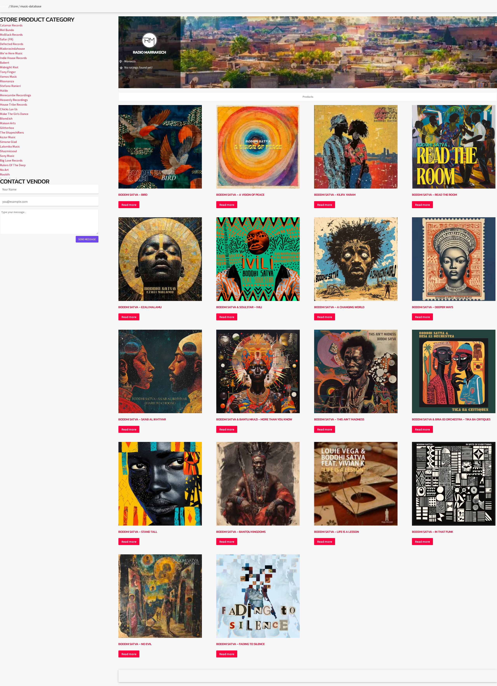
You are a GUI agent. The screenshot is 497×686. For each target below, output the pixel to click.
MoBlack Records (11, 35)
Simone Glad (8, 142)
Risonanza (7, 81)
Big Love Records (11, 160)
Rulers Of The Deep (13, 165)
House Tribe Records (13, 104)
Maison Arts (8, 123)
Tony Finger (8, 72)
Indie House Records (13, 58)
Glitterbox (7, 128)
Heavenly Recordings (14, 100)
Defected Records (11, 44)
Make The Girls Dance (14, 114)
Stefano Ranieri (10, 86)
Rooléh (5, 174)
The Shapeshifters (12, 132)
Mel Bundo (7, 30)
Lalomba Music (10, 146)
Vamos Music (8, 76)
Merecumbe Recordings (15, 95)
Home (4, 6)
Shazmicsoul (8, 151)
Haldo (4, 90)
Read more (129, 205)
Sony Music (7, 156)
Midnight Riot (9, 67)
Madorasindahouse (12, 48)
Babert (4, 62)
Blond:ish (6, 118)
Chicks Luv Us (8, 109)
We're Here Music (11, 53)
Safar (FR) (6, 39)
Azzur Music (8, 137)
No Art (4, 170)
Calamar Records (11, 25)
